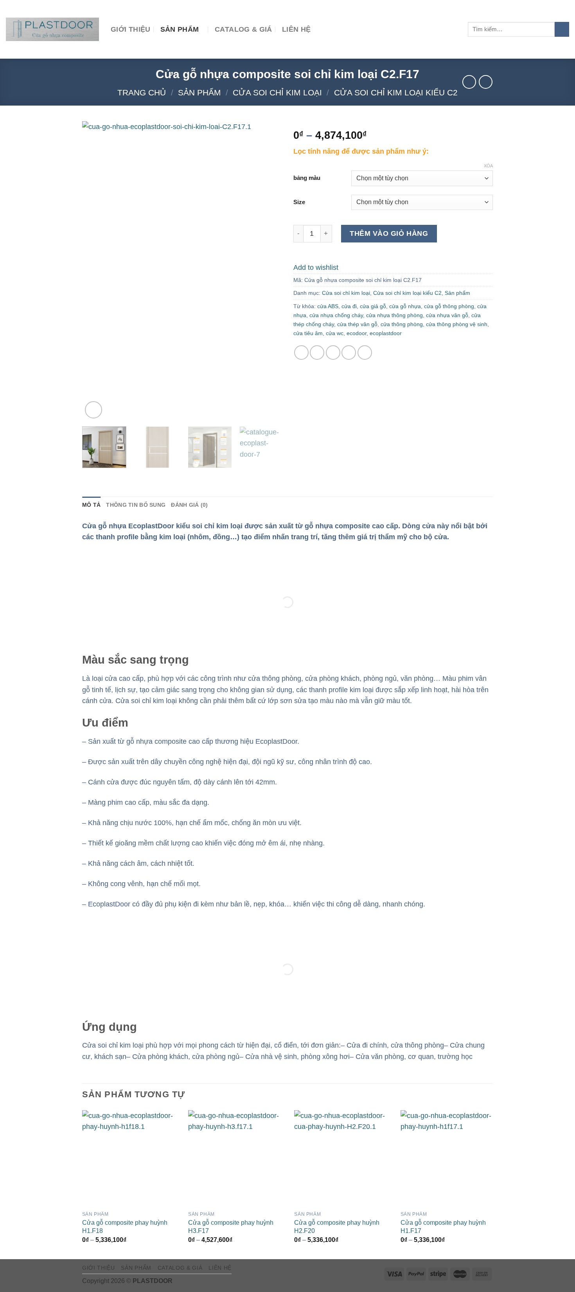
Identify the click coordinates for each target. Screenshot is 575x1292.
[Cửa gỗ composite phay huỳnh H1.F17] (449, 1158)
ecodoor (357, 333)
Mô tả (91, 505)
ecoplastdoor (386, 333)
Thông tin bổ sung (135, 505)
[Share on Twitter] (317, 352)
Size (299, 202)
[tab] (91, 505)
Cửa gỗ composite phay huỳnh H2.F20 (336, 1226)
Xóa (488, 165)
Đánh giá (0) (189, 505)
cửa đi (349, 306)
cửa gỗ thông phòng (449, 306)
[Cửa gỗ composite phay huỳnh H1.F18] (130, 1158)
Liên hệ (296, 29)
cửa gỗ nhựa (405, 306)
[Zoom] (93, 409)
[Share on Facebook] (301, 352)
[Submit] (562, 29)
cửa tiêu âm (308, 333)
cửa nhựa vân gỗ (447, 315)
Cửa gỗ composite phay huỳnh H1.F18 (124, 1226)
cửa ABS (327, 306)
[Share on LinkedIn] (365, 352)
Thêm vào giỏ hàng (389, 233)
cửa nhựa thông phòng (394, 315)
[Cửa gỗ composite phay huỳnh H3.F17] (236, 1158)
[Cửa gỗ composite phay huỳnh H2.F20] (342, 1158)
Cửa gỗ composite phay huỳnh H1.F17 (443, 1226)
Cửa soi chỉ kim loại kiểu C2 (396, 92)
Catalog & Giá (243, 29)
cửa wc (334, 333)
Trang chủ (141, 92)
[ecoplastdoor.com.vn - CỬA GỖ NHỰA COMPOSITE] (52, 29)
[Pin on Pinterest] (348, 352)
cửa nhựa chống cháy (336, 315)
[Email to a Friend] (333, 352)
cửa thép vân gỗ (357, 324)
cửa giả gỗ (373, 306)
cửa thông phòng (402, 324)
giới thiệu (131, 29)
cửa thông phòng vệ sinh (456, 324)
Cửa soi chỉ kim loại (277, 92)
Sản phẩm (179, 29)
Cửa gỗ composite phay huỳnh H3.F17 (230, 1226)
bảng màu (306, 178)
